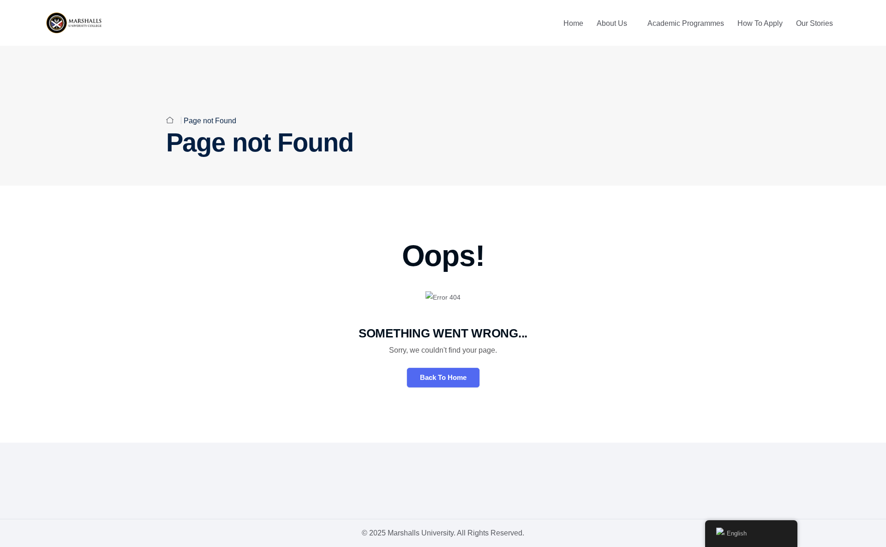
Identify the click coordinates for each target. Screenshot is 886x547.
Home (573, 23)
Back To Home (443, 377)
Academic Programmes (685, 23)
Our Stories (814, 23)
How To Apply (760, 23)
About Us (612, 23)
